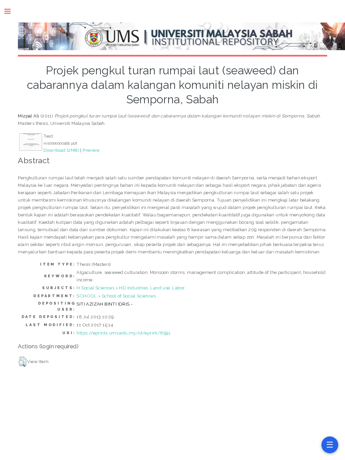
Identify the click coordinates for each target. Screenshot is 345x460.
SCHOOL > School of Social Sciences (116, 295)
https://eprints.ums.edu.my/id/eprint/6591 (123, 332)
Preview (91, 150)
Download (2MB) (61, 150)
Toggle (11, 11)
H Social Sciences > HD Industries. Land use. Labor (130, 287)
